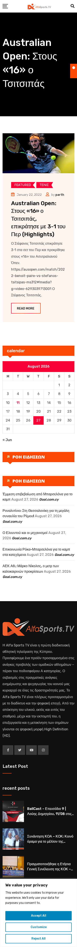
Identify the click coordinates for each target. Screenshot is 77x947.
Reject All (38, 938)
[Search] (72, 6)
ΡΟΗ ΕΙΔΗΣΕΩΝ (28, 457)
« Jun (7, 440)
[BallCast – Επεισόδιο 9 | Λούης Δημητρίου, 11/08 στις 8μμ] (13, 811)
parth (59, 195)
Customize (39, 927)
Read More (25, 308)
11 (17, 403)
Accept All (38, 915)
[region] (38, 913)
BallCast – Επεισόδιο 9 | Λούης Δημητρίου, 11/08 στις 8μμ (49, 814)
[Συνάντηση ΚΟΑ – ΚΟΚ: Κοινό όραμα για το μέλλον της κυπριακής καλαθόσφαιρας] (13, 839)
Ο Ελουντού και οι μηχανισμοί (25, 533)
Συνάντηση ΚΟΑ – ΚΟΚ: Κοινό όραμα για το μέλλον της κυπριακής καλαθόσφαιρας (50, 841)
